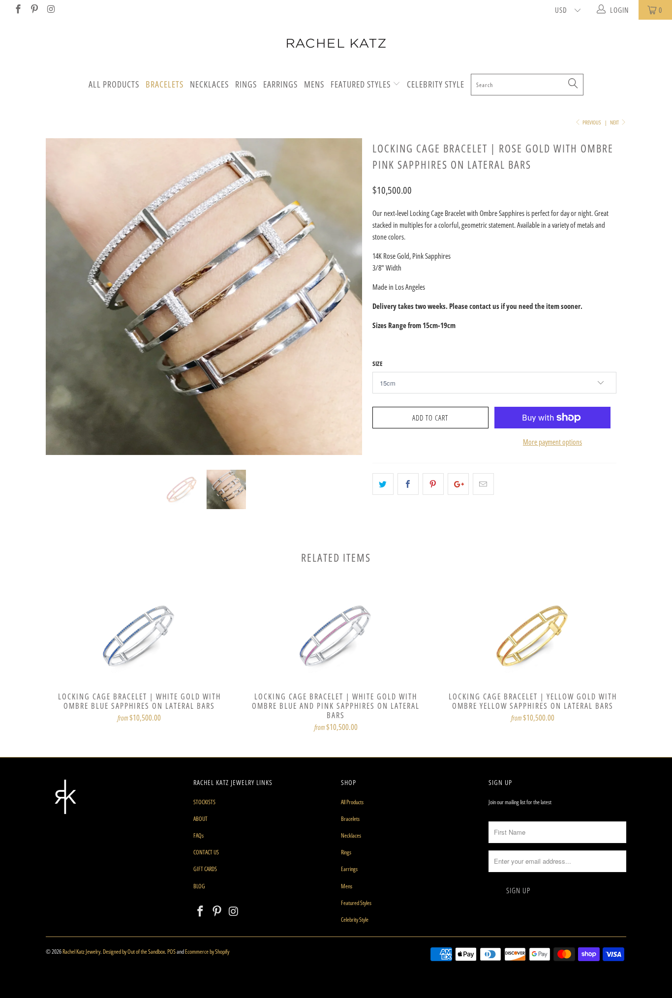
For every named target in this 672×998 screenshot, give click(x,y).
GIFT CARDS (205, 869)
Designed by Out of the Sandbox (134, 951)
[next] (345, 304)
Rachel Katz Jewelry (81, 951)
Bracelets (164, 84)
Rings (246, 84)
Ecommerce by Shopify (207, 951)
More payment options (552, 442)
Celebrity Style (435, 84)
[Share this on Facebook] (408, 484)
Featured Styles (362, 84)
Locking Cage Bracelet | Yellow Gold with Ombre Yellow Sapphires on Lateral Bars (532, 635)
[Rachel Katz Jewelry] (336, 43)
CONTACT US (206, 852)
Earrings (280, 84)
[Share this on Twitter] (383, 484)
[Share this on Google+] (458, 484)
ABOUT (200, 819)
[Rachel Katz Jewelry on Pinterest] (34, 10)
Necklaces (209, 84)
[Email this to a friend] (483, 484)
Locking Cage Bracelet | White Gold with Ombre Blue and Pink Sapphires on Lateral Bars (336, 635)
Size (377, 363)
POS (171, 951)
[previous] (62, 304)
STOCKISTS (204, 802)
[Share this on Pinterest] (433, 484)
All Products (114, 84)
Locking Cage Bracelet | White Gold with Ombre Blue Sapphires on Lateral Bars (139, 635)
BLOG (199, 886)
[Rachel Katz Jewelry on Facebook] (17, 10)
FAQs (198, 835)
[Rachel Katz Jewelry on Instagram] (50, 10)
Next (615, 122)
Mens (314, 84)
